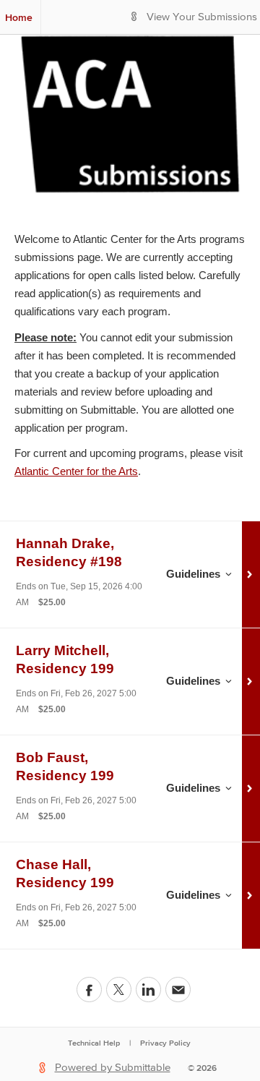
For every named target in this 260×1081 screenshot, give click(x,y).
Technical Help (94, 1042)
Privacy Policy (165, 1042)
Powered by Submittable (112, 1067)
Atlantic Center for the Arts (76, 471)
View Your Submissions (202, 17)
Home (18, 17)
